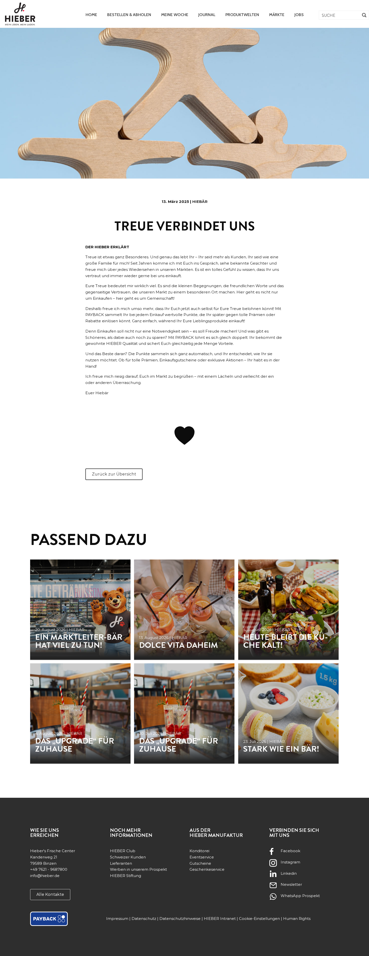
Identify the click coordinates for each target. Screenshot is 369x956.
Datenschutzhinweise (180, 918)
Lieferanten (121, 863)
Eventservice (202, 857)
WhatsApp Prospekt (300, 895)
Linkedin (289, 873)
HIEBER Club (122, 850)
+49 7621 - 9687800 (48, 869)
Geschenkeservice (207, 869)
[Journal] (80, 610)
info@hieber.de (44, 875)
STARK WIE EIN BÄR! (281, 749)
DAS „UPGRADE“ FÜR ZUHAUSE (74, 745)
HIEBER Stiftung (125, 875)
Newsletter (291, 884)
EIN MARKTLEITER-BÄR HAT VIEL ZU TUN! (78, 641)
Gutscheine (200, 863)
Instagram (290, 862)
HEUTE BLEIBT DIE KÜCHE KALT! (285, 641)
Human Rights (297, 918)
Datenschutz (144, 918)
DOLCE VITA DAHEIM (178, 645)
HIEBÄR (200, 201)
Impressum (117, 918)
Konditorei (199, 850)
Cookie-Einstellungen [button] (259, 918)
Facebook (290, 850)
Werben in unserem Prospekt (138, 869)
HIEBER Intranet (220, 918)
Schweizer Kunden (128, 857)
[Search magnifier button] (364, 15)
